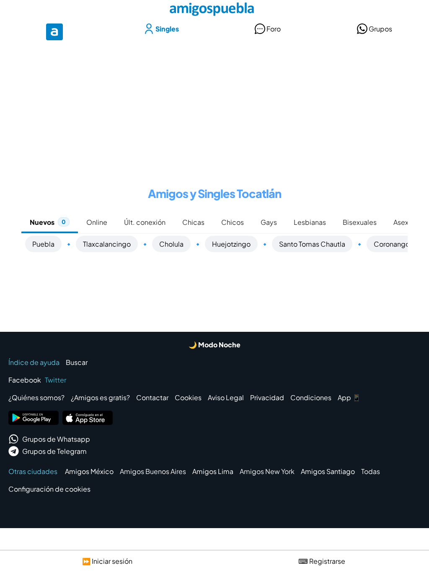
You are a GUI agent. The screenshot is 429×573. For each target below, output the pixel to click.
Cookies (188, 397)
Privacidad (267, 397)
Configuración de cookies (49, 488)
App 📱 (349, 397)
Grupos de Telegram (54, 451)
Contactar (152, 397)
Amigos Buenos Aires (153, 471)
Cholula (171, 244)
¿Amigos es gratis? (100, 397)
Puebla (43, 244)
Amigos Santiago (328, 471)
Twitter (55, 379)
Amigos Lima (212, 471)
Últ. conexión (144, 222)
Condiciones (310, 397)
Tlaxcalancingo (107, 244)
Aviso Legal (226, 397)
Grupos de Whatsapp (56, 439)
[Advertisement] (214, 108)
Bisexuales (360, 222)
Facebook (24, 379)
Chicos (232, 222)
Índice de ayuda (33, 362)
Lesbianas (310, 222)
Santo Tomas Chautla (312, 244)
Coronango (392, 244)
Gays (269, 222)
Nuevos (48, 222)
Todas (370, 471)
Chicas (193, 222)
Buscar (77, 362)
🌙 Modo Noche (214, 344)
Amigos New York (267, 471)
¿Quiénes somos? (36, 397)
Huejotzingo (231, 244)
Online (96, 222)
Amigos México (89, 471)
